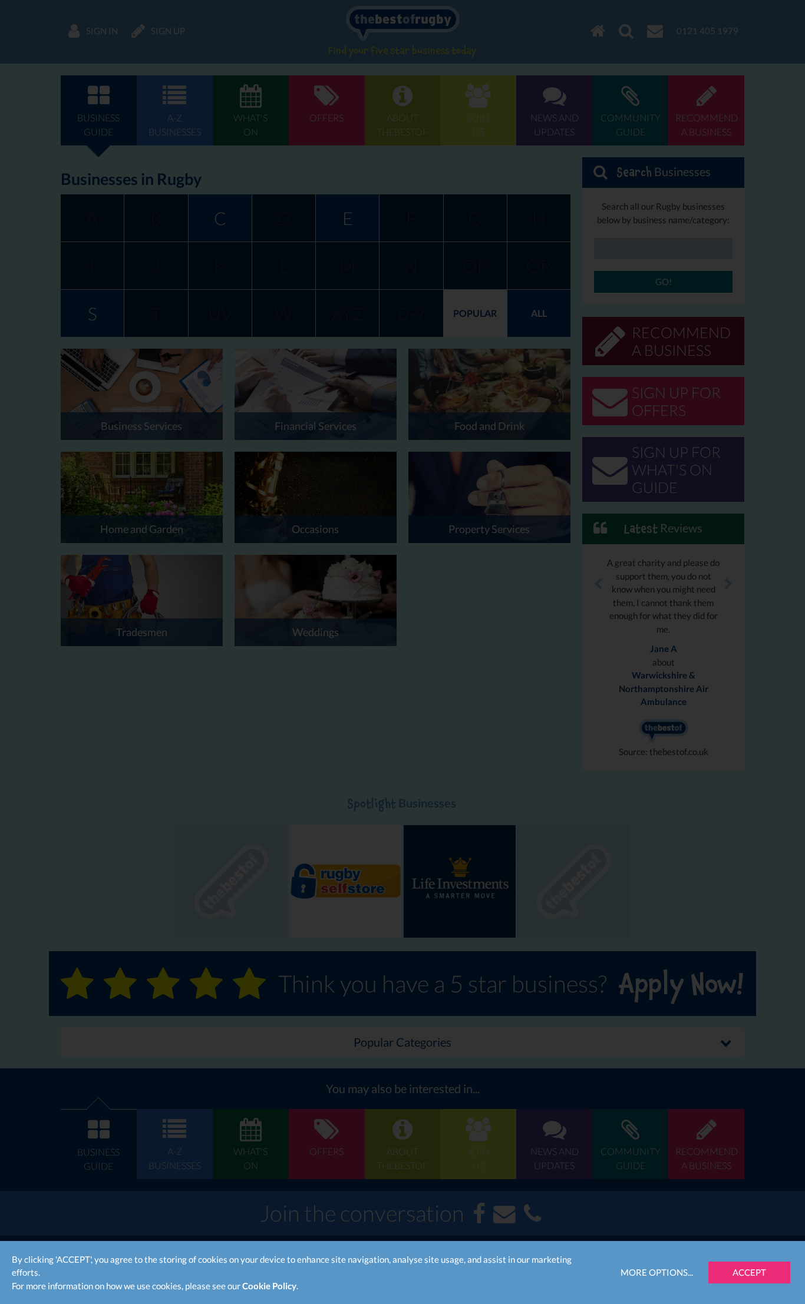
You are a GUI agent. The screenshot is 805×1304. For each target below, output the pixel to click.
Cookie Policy (269, 1285)
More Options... (657, 1272)
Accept (749, 1272)
